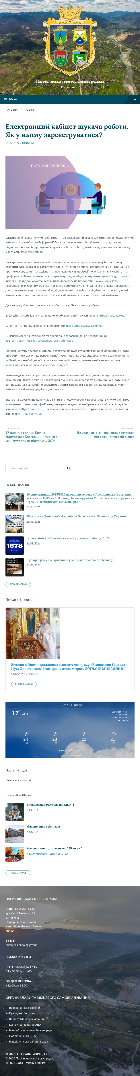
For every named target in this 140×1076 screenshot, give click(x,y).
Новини (30, 110)
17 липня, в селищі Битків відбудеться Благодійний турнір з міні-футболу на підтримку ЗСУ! (31, 437)
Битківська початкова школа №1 (50, 804)
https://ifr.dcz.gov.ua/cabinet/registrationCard (44, 340)
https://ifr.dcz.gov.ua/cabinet (84, 325)
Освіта (33, 810)
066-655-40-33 (32, 413)
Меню (13, 99)
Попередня (12, 428)
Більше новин (18, 584)
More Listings (17, 873)
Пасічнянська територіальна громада (70, 81)
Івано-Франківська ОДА (25, 1024)
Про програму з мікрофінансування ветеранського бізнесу (69, 560)
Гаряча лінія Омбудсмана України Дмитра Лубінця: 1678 (68, 538)
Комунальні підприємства (48, 854)
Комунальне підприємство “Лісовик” (54, 848)
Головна (11, 110)
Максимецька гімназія (43, 826)
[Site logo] (70, 75)
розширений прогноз (70, 750)
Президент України (22, 1013)
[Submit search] (68, 468)
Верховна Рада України (24, 1007)
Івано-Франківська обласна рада (30, 1030)
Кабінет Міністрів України (26, 1019)
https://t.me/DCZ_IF (33, 409)
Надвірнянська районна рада (28, 1041)
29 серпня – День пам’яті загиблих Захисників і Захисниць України (76, 516)
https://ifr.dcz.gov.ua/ (112, 315)
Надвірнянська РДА (22, 1036)
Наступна (128, 428)
